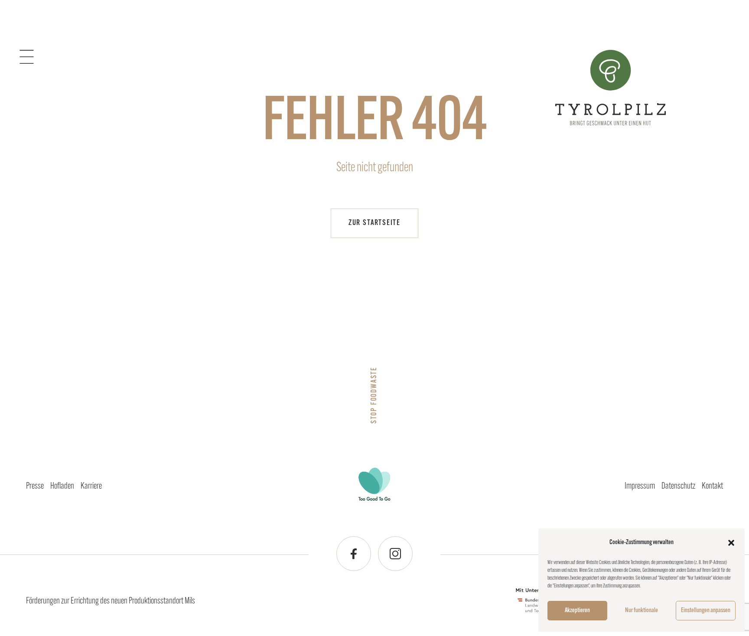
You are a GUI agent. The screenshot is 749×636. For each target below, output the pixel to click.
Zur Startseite (374, 223)
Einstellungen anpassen (705, 610)
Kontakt (712, 486)
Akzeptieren (577, 610)
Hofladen (62, 486)
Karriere (91, 486)
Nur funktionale (641, 610)
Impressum (640, 486)
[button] (731, 542)
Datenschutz (678, 486)
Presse (35, 486)
